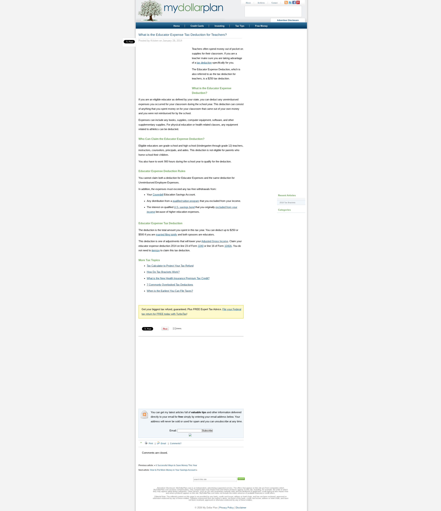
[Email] (158, 443)
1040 (200, 246)
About (248, 3)
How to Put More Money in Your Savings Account (173, 470)
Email (163, 443)
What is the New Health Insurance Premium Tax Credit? (178, 278)
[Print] (146, 443)
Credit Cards (197, 26)
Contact (274, 3)
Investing (219, 26)
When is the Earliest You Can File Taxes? (170, 291)
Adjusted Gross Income (214, 241)
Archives (261, 3)
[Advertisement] (164, 68)
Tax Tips (239, 26)
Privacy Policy (226, 507)
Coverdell (158, 194)
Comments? (175, 443)
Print (151, 443)
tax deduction (204, 62)
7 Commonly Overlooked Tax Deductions (170, 284)
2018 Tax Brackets (287, 203)
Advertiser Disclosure (288, 20)
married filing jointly (166, 234)
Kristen (154, 40)
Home (176, 26)
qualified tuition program (186, 201)
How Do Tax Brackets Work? (163, 272)
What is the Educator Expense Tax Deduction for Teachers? (183, 35)
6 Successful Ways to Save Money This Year (176, 465)
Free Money (261, 26)
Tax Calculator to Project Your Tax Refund (170, 265)
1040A (228, 246)
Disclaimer (241, 507)
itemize (156, 250)
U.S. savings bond (184, 207)
